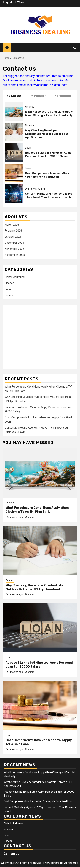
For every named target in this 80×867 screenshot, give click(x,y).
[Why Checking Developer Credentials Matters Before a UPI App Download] (14, 132)
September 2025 (15, 255)
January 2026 (13, 236)
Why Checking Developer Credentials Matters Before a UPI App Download (47, 134)
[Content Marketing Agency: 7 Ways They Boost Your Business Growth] (14, 193)
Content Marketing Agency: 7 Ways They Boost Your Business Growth (48, 195)
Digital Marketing (35, 188)
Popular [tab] (40, 95)
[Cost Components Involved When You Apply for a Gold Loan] (14, 173)
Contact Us (11, 853)
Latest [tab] (16, 95)
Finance (29, 106)
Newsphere (52, 863)
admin (31, 517)
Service (9, 295)
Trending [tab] (64, 95)
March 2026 (12, 224)
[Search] (74, 47)
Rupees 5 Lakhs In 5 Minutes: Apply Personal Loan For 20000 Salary (48, 154)
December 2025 (14, 242)
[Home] (7, 48)
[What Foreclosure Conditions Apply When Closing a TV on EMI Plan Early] (14, 111)
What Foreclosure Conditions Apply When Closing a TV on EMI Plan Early (49, 113)
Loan (28, 147)
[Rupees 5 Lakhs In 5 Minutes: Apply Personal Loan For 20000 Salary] (14, 152)
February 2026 (13, 230)
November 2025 (14, 249)
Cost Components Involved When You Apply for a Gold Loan (47, 175)
